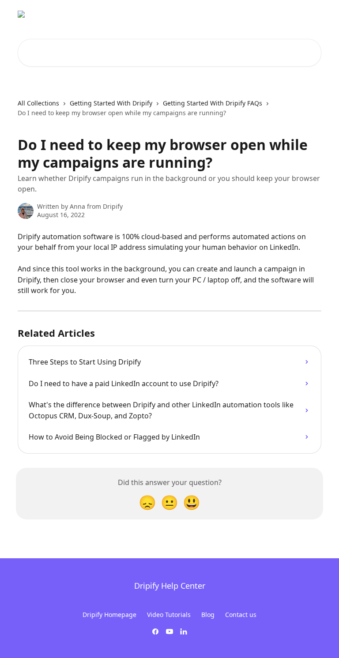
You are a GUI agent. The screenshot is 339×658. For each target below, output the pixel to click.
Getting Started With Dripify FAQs (212, 103)
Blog (208, 614)
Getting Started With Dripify (111, 103)
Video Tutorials (169, 614)
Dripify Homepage (109, 614)
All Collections (38, 103)
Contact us (240, 614)
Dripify (306, 14)
